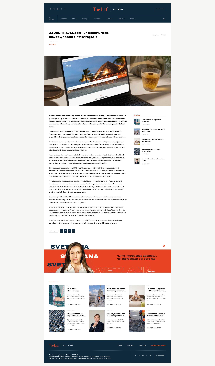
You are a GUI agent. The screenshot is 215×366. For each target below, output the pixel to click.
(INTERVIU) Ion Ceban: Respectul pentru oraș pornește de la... (116, 291)
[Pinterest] (69, 231)
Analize (109, 311)
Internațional (71, 311)
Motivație (163, 35)
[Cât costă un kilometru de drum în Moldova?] (137, 321)
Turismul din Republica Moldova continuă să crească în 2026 (156, 291)
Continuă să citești (74, 304)
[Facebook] (50, 9)
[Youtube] (65, 9)
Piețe (68, 286)
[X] (65, 231)
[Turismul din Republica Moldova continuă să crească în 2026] (137, 141)
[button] (164, 19)
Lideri (108, 286)
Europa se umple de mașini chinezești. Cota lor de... (76, 316)
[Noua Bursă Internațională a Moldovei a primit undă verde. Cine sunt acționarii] (137, 122)
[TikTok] (61, 9)
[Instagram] (54, 9)
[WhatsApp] (73, 231)
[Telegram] (57, 9)
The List (54, 44)
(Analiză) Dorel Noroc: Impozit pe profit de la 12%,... (116, 316)
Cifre (148, 286)
